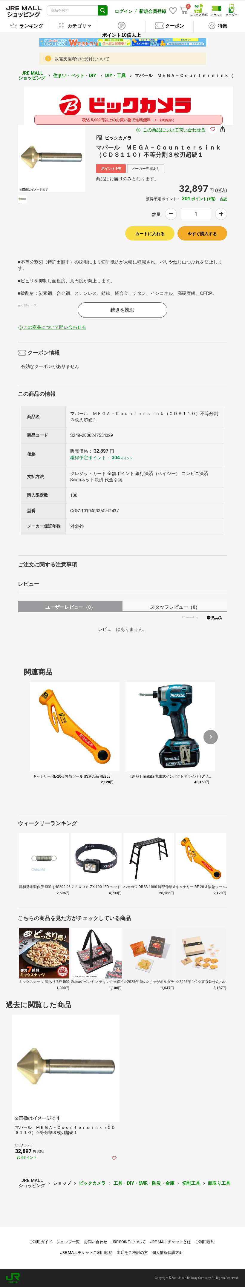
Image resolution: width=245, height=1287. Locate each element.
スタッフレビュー (175, 607)
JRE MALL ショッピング (32, 75)
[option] (51, 158)
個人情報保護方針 (167, 1252)
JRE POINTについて (128, 1242)
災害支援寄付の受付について (82, 58)
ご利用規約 (205, 1242)
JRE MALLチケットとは (170, 1242)
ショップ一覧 (68, 1242)
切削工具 (191, 1183)
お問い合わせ (95, 1242)
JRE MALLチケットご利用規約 (86, 1252)
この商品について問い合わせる (174, 129)
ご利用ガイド (40, 1242)
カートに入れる (150, 233)
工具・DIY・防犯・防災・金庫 (144, 1183)
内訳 (223, 199)
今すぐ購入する (202, 233)
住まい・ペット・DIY (75, 75)
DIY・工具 (116, 75)
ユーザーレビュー (70, 607)
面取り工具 (219, 1183)
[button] (210, 737)
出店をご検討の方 (132, 1252)
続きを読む (122, 310)
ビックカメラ (92, 1183)
